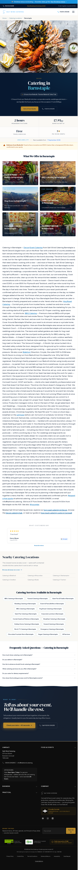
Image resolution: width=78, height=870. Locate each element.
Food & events (46, 759)
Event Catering (36, 247)
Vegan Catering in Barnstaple (48, 634)
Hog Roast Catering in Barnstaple (50, 609)
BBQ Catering (31, 313)
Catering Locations (15, 18)
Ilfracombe (34, 504)
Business (6, 798)
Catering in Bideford (9, 575)
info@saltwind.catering (24, 774)
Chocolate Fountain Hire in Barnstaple (20, 634)
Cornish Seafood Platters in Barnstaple (26, 619)
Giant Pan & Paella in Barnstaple (63, 598)
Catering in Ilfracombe (35, 575)
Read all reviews (39, 545)
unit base (20, 415)
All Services (66, 634)
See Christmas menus (58, 2)
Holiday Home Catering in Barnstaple (26, 624)
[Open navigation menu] (73, 12)
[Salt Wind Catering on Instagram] (48, 818)
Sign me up (69, 842)
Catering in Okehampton (61, 575)
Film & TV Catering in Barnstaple (25, 629)
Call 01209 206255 (48, 725)
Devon (26, 247)
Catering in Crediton (9, 580)
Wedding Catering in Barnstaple (25, 604)
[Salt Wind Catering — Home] (13, 12)
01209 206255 (49, 109)
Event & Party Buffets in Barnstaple (52, 604)
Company (44, 798)
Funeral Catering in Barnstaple (38, 598)
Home (4, 18)
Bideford (26, 352)
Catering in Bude (33, 580)
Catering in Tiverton (59, 580)
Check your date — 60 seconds (18, 725)
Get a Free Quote (29, 109)
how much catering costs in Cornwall (56, 513)
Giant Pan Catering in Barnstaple (26, 614)
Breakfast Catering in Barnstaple (54, 619)
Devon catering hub (14, 513)
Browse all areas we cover (11, 570)
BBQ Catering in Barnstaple (14, 598)
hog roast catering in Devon (55, 510)
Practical (6, 804)
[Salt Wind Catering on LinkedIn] (52, 818)
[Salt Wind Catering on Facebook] (43, 818)
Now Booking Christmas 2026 (36, 6)
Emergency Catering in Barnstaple (52, 629)
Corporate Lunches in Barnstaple (52, 614)
